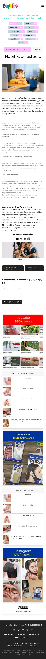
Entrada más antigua (31, 268)
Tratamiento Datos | (30, 643)
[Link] (23, 341)
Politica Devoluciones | (15, 646)
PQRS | (16, 643)
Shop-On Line (8, 225)
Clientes (9, 634)
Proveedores (22, 638)
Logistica (35, 634)
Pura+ (22, 207)
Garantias (33, 646)
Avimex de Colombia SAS (25, 210)
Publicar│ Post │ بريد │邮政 (12, 302)
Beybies (15, 207)
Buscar (37, 49)
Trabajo (22, 634)
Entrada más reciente (11, 268)
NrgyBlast (31, 207)
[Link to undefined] (14, 630)
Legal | (6, 643)
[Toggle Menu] (42, 5)
